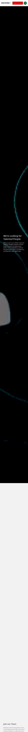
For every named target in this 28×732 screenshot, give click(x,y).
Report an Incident (18, 3)
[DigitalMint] (6, 3)
